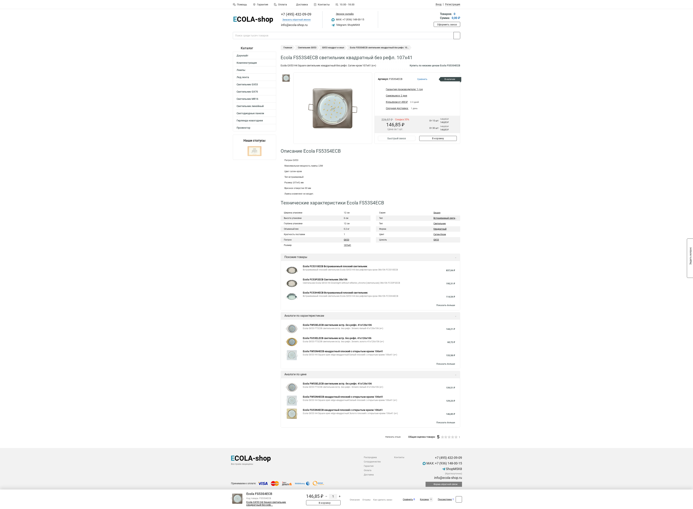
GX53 (346, 240)
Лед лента (243, 77)
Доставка (302, 4)
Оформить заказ (447, 24)
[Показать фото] (286, 78)
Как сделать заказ (382, 500)
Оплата (282, 4)
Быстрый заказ (396, 138)
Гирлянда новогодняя (250, 120)
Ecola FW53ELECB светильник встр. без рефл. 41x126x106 (337, 325)
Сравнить (408, 499)
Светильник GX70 (247, 91)
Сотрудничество (372, 461)
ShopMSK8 (453, 469)
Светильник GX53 (247, 84)
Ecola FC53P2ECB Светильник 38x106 (325, 279)
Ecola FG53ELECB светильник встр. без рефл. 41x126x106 (337, 338)
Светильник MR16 (247, 98)
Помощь (242, 4)
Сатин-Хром (439, 234)
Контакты (324, 4)
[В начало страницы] (459, 499)
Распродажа (370, 457)
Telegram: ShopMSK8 (347, 24)
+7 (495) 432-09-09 (295, 14)
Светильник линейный (250, 106)
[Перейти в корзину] (436, 16)
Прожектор (243, 127)
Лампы (241, 70)
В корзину (438, 138)
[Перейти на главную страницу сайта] (253, 19)
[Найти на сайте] (457, 35)
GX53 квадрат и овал (333, 47)
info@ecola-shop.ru (447, 478)
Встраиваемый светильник (447, 218)
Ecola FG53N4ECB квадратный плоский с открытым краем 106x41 (343, 409)
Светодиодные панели (250, 113)
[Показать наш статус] (254, 151)
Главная (288, 47)
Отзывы (366, 500)
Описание (355, 500)
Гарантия (262, 4)
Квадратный (439, 229)
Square (436, 212)
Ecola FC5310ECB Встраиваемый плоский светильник (335, 266)
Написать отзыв (392, 437)
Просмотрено (445, 499)
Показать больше (445, 305)
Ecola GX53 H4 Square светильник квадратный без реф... (266, 503)
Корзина (424, 499)
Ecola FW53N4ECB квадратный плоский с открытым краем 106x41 (343, 351)
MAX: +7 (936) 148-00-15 (349, 19)
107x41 (347, 245)
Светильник (439, 223)
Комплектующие (247, 62)
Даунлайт (242, 55)
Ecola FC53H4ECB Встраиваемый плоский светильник (335, 292)
